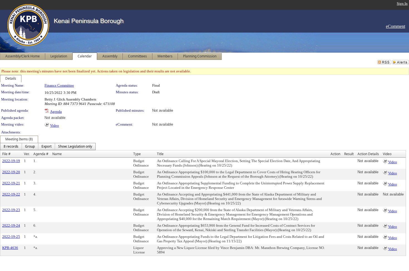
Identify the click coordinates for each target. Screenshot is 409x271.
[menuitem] (11, 146)
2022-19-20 (11, 172)
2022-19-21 (11, 183)
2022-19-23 (11, 210)
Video (54, 125)
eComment (395, 26)
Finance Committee (59, 85)
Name (57, 154)
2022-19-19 (11, 161)
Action (335, 154)
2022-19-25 (11, 237)
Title (160, 154)
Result (349, 154)
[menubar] (48, 146)
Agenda (56, 111)
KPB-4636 (10, 248)
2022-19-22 (11, 194)
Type (137, 154)
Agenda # (40, 154)
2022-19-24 (11, 225)
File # (6, 154)
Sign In (402, 3)
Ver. (26, 154)
